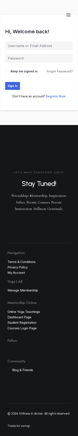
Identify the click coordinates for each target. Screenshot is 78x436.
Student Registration (21, 323)
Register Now (56, 96)
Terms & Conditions (21, 262)
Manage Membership (22, 290)
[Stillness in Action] (16, 15)
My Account (16, 273)
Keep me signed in (24, 71)
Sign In (12, 86)
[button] (68, 15)
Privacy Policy (17, 267)
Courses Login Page (22, 328)
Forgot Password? (60, 71)
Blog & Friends (22, 370)
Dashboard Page (19, 317)
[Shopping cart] (56, 15)
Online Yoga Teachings (23, 312)
